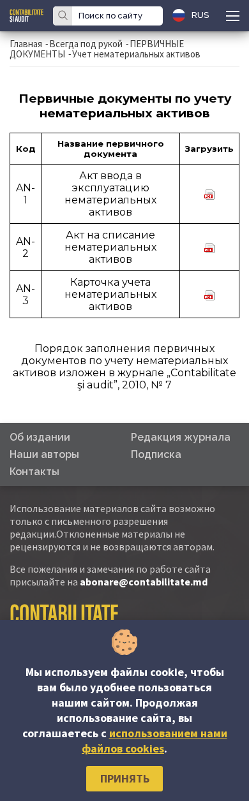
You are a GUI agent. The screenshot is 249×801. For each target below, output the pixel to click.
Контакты (34, 472)
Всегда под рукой (86, 44)
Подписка (156, 454)
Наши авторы (44, 454)
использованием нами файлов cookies (154, 741)
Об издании (40, 437)
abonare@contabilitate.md (143, 581)
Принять (124, 778)
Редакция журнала (180, 437)
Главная (26, 44)
